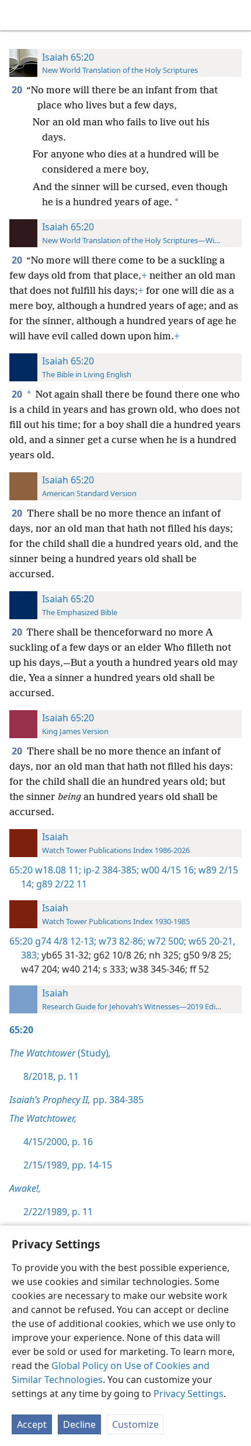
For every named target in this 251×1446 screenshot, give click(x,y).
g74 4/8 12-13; (65, 941)
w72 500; (165, 941)
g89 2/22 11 (60, 884)
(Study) (60, 1053)
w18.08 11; (58, 870)
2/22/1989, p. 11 (58, 1211)
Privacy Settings (189, 1393)
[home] (17, 15)
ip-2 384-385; (110, 870)
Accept (32, 1424)
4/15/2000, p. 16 (58, 1141)
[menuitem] (17, 15)
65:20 (21, 870)
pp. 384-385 (76, 1099)
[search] (236, 15)
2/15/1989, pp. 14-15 (67, 1165)
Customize (135, 1424)
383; (30, 955)
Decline (79, 1424)
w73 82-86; (120, 941)
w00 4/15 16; (167, 870)
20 (18, 89)
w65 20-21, (210, 941)
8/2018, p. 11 (51, 1076)
